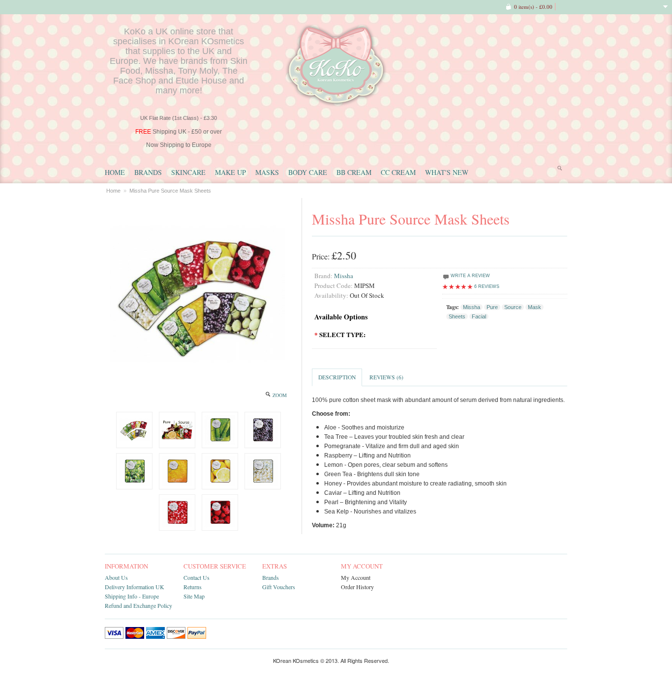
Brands (148, 172)
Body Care (307, 172)
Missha (343, 275)
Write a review (469, 275)
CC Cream (398, 172)
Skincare (188, 172)
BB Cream (353, 172)
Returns (192, 587)
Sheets (457, 316)
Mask (534, 307)
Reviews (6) (386, 377)
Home (115, 172)
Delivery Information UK (134, 587)
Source (512, 307)
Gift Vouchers (278, 587)
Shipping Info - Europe (132, 596)
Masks (267, 172)
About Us (116, 577)
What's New (446, 172)
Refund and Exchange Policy (138, 605)
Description (337, 377)
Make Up (230, 172)
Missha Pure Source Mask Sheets (170, 191)
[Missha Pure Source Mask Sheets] (134, 430)
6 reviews (486, 286)
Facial (479, 316)
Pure (492, 307)
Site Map (194, 596)
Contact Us (196, 577)
